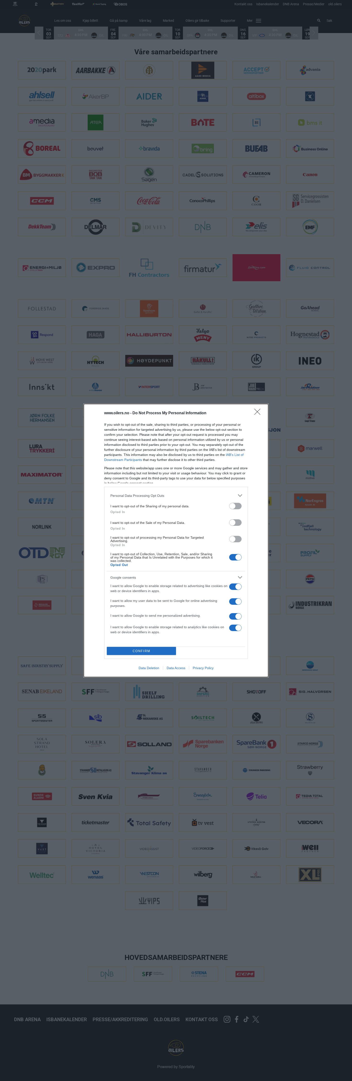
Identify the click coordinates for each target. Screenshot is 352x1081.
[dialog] (176, 540)
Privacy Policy (203, 668)
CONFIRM (141, 651)
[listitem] (176, 495)
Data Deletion (149, 668)
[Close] (258, 413)
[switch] (235, 506)
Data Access (176, 668)
